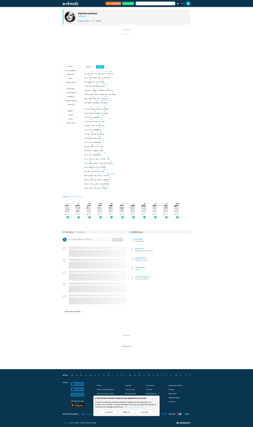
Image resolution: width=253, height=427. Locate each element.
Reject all (126, 412)
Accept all (108, 412)
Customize (144, 412)
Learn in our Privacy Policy (133, 407)
